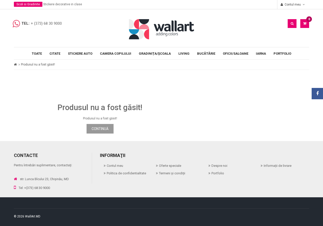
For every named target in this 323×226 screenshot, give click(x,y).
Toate (37, 53)
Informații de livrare (277, 166)
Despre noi (219, 166)
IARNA (261, 53)
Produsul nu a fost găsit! (38, 64)
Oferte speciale (170, 166)
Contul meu (115, 166)
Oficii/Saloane (235, 53)
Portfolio (282, 53)
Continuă (100, 129)
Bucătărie (206, 53)
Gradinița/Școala (155, 53)
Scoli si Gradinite (28, 4)
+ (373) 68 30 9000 (46, 23)
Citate (54, 53)
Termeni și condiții (172, 173)
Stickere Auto (80, 53)
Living (184, 53)
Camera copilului (115, 53)
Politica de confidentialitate (126, 173)
